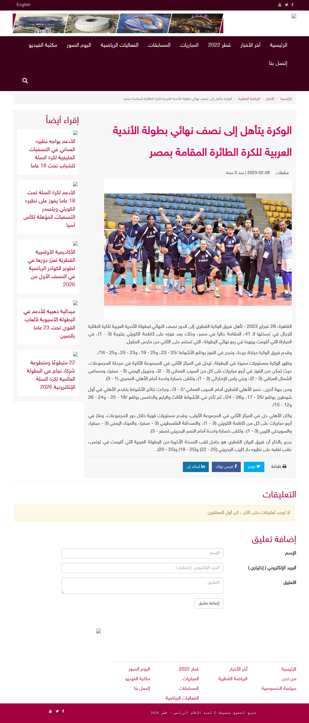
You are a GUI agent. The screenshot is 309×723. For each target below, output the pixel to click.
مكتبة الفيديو (43, 45)
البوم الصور (79, 45)
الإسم (290, 553)
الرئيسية (278, 45)
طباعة (276, 466)
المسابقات (159, 45)
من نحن (289, 679)
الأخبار (270, 99)
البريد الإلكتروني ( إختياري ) (272, 568)
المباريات (189, 45)
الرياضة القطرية (249, 99)
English (23, 5)
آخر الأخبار (250, 45)
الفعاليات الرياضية (120, 45)
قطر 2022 (219, 45)
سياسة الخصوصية (279, 689)
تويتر (252, 466)
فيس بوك (225, 466)
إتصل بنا (278, 63)
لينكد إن (194, 466)
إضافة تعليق (209, 603)
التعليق (289, 583)
